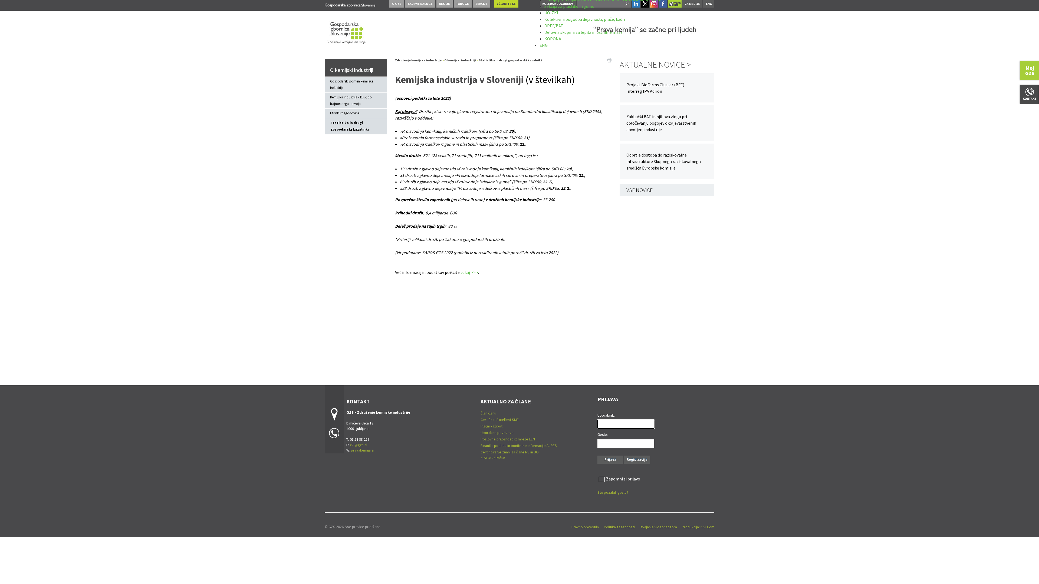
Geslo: (602, 434)
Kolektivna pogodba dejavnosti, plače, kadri (584, 19)
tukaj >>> (469, 272)
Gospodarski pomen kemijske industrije (351, 84)
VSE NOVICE (639, 190)
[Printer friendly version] (609, 59)
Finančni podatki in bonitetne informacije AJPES (519, 445)
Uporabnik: (606, 415)
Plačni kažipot (491, 426)
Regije (444, 4)
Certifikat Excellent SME (500, 419)
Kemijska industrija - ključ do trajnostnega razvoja (351, 100)
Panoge (462, 4)
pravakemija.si (362, 450)
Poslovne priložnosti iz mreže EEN (508, 439)
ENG (544, 45)
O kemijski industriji (351, 70)
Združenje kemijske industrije (418, 60)
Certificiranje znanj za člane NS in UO (510, 452)
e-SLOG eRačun (493, 457)
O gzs (396, 4)
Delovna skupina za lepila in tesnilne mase (583, 32)
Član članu (488, 413)
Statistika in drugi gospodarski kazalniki (349, 126)
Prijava (610, 459)
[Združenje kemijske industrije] (350, 4)
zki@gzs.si (358, 444)
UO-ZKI (551, 12)
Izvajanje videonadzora (658, 527)
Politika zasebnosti (619, 527)
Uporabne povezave (497, 432)
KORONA (552, 38)
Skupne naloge (420, 4)
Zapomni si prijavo (623, 479)
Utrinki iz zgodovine (344, 113)
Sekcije (481, 4)
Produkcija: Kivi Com (698, 527)
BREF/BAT (553, 25)
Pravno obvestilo (585, 527)
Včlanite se (506, 4)
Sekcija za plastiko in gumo (569, 6)
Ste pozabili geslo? (612, 492)
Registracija (637, 459)
